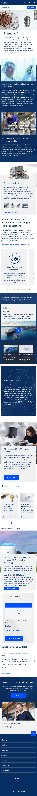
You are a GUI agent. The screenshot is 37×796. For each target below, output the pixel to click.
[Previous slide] (8, 289)
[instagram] (15, 791)
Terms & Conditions (29, 785)
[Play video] (18, 330)
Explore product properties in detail (13, 245)
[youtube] (24, 791)
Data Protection (19, 785)
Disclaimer (5, 785)
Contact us (31, 7)
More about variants (11, 212)
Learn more (11, 477)
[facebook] (13, 791)
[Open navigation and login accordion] (29, 2)
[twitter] (21, 791)
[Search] (24, 2)
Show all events (14, 638)
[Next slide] (29, 289)
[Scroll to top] (33, 733)
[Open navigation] (34, 2)
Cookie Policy (10, 318)
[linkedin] (18, 791)
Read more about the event (14, 630)
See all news (5, 674)
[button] (18, 739)
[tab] (11, 289)
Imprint (11, 785)
